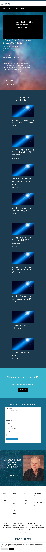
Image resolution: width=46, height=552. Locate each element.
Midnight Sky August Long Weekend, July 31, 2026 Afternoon (23, 152)
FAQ (25, 497)
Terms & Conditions (38, 502)
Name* (7, 414)
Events (4, 494)
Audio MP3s (15, 507)
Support (16, 8)
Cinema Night (16, 517)
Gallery (25, 500)
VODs (4, 8)
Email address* (9, 408)
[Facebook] (7, 475)
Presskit (25, 507)
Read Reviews (9, 80)
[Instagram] (14, 475)
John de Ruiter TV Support (38, 495)
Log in (28, 32)
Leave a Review (9, 84)
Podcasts (15, 500)
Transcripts (15, 510)
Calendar (4, 497)
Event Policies (5, 500)
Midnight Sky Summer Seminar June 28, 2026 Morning (21, 299)
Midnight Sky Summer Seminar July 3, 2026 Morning (21, 211)
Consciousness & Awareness (12, 51)
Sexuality (30, 51)
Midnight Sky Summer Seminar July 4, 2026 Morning (21, 181)
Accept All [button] (11, 549)
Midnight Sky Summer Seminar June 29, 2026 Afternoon (21, 270)
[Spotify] (17, 475)
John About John (23, 51)
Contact (36, 499)
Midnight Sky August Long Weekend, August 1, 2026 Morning (23, 123)
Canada (8, 49)
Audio (9, 8)
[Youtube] (10, 475)
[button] (37, 3)
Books (14, 514)
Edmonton (12, 49)
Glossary (25, 504)
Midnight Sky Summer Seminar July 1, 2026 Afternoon (21, 240)
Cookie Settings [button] (4, 549)
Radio (14, 504)
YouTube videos (16, 497)
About (25, 494)
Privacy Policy (37, 506)
